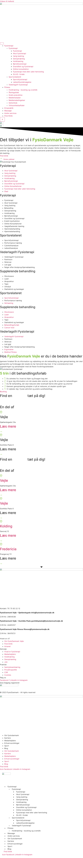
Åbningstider (14, 92)
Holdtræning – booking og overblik (23, 90)
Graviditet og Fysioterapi (23, 66)
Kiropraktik (8, 108)
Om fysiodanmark (11, 735)
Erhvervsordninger (11, 743)
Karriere (7, 738)
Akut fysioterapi (19, 53)
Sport (6, 746)
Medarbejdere (10, 740)
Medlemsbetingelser (17, 100)
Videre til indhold (7, 1)
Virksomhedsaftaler (17, 105)
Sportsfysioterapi (20, 79)
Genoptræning (19, 59)
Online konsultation (21, 69)
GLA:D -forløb (19, 74)
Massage (8, 111)
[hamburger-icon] (2, 43)
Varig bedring (18, 56)
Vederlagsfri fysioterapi (18, 85)
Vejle (4, 480)
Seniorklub (13, 103)
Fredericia (8, 549)
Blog (6, 748)
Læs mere (8, 426)
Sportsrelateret (15, 77)
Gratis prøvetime (15, 95)
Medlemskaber (15, 98)
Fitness (7, 87)
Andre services (10, 113)
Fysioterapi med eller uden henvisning (28, 72)
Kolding (6, 526)
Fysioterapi (8, 46)
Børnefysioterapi (19, 64)
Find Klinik (8, 116)
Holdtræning (18, 61)
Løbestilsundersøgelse (22, 82)
